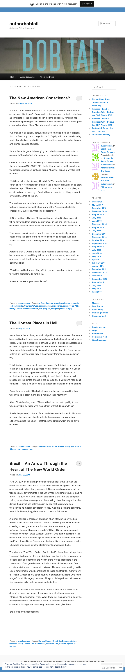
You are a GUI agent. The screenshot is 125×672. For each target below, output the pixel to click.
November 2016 (99, 211)
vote (18, 449)
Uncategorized (24, 303)
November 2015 (99, 224)
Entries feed (97, 333)
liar (40, 308)
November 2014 (99, 237)
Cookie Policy (60, 666)
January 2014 (98, 266)
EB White (75, 305)
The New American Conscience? (39, 98)
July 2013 (96, 285)
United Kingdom (66, 643)
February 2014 (98, 262)
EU (60, 641)
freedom (13, 643)
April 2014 (97, 259)
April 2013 (97, 291)
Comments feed (99, 336)
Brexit (55, 641)
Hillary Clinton (15, 308)
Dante (54, 446)
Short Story (97, 309)
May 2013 (96, 288)
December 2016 (99, 208)
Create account (99, 327)
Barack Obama (45, 641)
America (49, 303)
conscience (57, 305)
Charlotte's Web (31, 305)
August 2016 (98, 214)
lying (45, 308)
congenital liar (45, 305)
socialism (50, 643)
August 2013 (98, 282)
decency (67, 305)
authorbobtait (24, 23)
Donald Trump (64, 446)
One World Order (38, 643)
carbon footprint (16, 305)
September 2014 (99, 243)
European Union (69, 641)
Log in (95, 330)
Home (13, 76)
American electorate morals (66, 303)
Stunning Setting (100, 312)
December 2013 (99, 269)
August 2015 (98, 227)
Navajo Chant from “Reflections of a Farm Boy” (101, 102)
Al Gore (41, 303)
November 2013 (99, 272)
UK (56, 643)
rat (49, 308)
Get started (87, 4)
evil (72, 446)
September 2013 (99, 278)
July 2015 (96, 230)
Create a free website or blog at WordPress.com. (42, 661)
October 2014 (98, 240)
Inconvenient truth (30, 308)
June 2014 (97, 253)
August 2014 (98, 246)
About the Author (27, 76)
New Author (97, 306)
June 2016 (97, 220)
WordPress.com (99, 339)
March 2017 (97, 204)
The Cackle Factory (101, 134)
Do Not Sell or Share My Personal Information (84, 661)
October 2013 (98, 275)
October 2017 (98, 201)
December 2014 (99, 233)
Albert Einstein (44, 446)
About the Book (47, 76)
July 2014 (96, 249)
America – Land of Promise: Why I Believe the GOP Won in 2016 (103, 112)
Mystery (95, 303)
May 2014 (96, 256)
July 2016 (96, 217)
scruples (55, 308)
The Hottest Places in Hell (33, 323)
